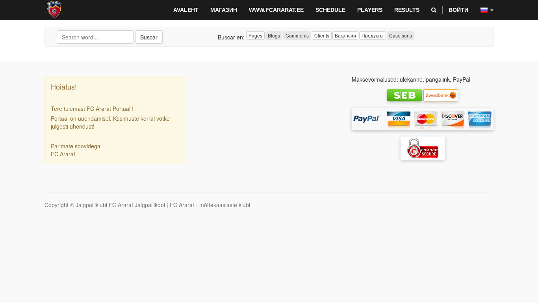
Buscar (149, 37)
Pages (255, 35)
